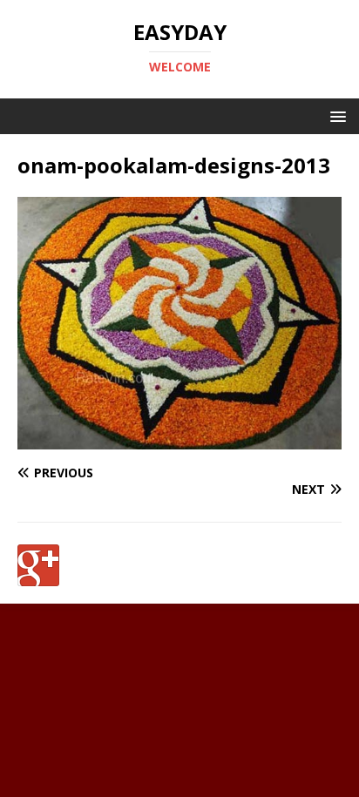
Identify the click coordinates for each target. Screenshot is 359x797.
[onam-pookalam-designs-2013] (179, 438)
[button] (335, 115)
